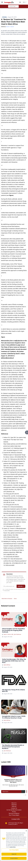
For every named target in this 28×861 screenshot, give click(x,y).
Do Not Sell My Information (14, 810)
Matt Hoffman (7, 665)
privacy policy (7, 590)
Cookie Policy (12, 847)
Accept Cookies (14, 858)
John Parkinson (17, 634)
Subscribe (20, 586)
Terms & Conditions (14, 813)
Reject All (14, 854)
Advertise (14, 804)
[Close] (26, 830)
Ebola (15, 598)
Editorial (14, 806)
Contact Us (14, 808)
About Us (14, 803)
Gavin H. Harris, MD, (8, 634)
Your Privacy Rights (14, 815)
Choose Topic (12, 6)
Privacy (14, 811)
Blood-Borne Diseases (7, 598)
